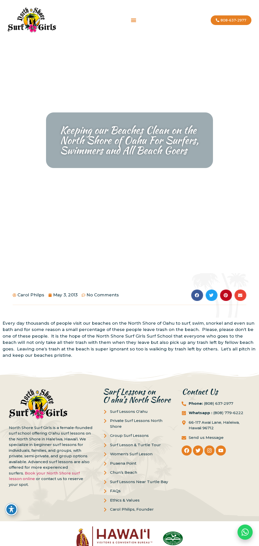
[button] (133, 20)
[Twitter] (198, 450)
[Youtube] (221, 450)
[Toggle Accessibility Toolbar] (11, 509)
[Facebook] (187, 450)
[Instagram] (209, 450)
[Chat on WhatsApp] (245, 532)
